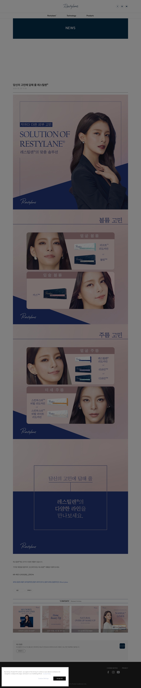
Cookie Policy (47, 673)
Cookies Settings (43, 678)
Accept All (59, 678)
